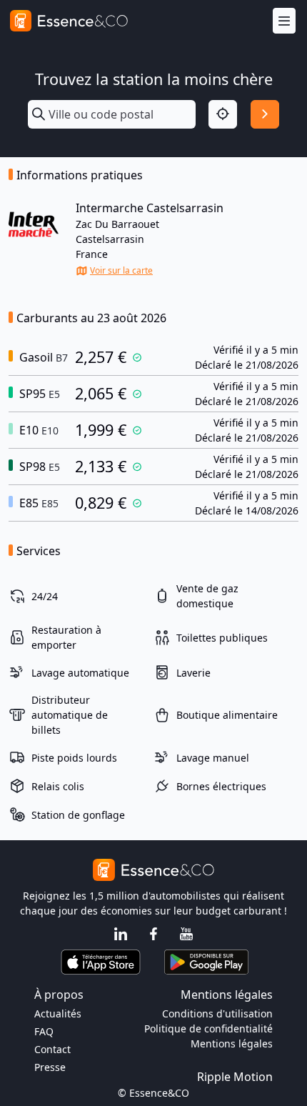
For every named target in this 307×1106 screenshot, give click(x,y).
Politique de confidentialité (208, 1028)
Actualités (57, 1013)
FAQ (44, 1031)
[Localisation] (222, 114)
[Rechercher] (265, 114)
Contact (52, 1049)
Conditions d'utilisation (217, 1013)
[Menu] (284, 21)
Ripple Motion (235, 1077)
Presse (50, 1067)
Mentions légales (232, 1043)
